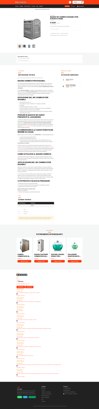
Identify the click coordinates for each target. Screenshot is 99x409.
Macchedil (25, 213)
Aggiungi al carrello (24, 261)
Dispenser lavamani (27, 125)
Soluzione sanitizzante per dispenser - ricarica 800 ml (58, 257)
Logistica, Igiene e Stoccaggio (23, 9)
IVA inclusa (67, 6)
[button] (20, 46)
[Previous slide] (17, 251)
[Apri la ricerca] (70, 2)
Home (17, 9)
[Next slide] (82, 251)
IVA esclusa (73, 6)
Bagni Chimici (32, 9)
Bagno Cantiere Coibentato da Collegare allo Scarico (24, 257)
